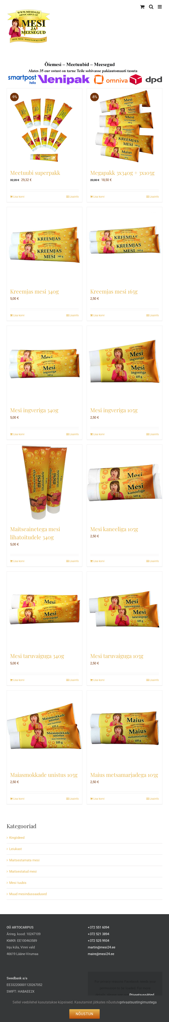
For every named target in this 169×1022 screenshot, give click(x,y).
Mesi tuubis (17, 883)
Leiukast (15, 849)
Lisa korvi (18, 196)
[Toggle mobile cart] (142, 6)
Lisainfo (74, 196)
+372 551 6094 (98, 927)
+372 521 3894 (98, 934)
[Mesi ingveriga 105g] (124, 363)
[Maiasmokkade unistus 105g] (44, 728)
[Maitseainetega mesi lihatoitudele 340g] (44, 482)
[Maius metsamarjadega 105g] (124, 728)
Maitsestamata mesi (24, 860)
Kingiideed (16, 838)
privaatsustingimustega (138, 1002)
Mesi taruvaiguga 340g (37, 655)
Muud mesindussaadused (28, 894)
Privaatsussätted (141, 995)
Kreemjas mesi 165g (114, 291)
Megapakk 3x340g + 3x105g (122, 172)
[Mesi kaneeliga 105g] (124, 482)
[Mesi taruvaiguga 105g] (124, 609)
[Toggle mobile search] (151, 6)
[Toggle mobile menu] (160, 6)
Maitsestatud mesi (23, 871)
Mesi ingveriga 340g (34, 410)
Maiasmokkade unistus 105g (43, 774)
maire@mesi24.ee (101, 954)
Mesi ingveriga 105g (114, 410)
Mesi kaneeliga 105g (114, 528)
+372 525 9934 (98, 941)
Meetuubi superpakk (35, 172)
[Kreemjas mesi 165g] (124, 245)
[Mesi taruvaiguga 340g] (44, 609)
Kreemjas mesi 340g (34, 291)
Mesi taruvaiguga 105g (116, 655)
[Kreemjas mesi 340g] (44, 245)
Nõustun (84, 1014)
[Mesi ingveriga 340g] (44, 363)
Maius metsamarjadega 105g (124, 774)
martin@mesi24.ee (101, 947)
